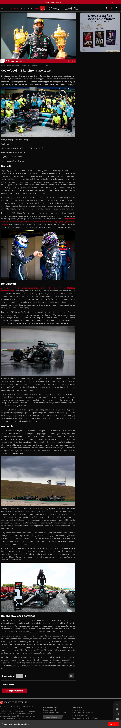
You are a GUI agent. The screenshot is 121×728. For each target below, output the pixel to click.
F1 (2, 61)
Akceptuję (114, 724)
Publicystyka (26, 65)
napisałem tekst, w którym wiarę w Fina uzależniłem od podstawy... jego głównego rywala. (38, 222)
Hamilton (15, 65)
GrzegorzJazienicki (15, 61)
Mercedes (7, 65)
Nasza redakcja (51, 717)
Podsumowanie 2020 (40, 65)
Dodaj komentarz (14, 691)
